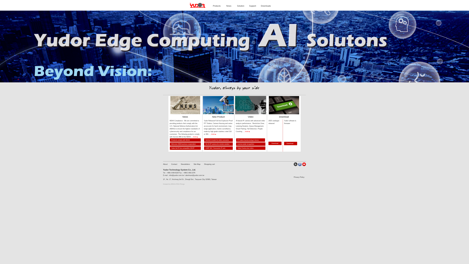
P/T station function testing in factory (248, 140)
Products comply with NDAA (180, 140)
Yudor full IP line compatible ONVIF (183, 148)
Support (252, 6)
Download (275, 143)
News (228, 6)
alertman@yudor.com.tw (194, 175)
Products (217, 6)
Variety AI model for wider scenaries (217, 140)
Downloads (266, 6)
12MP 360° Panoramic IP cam (215, 148)
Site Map (197, 164)
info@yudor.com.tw (176, 175)
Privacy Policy (299, 177)
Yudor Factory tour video (245, 148)
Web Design (181, 184)
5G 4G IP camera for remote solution (217, 144)
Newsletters (185, 164)
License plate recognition (245, 144)
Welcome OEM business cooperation (183, 144)
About (165, 164)
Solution (240, 6)
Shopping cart (209, 164)
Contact (174, 164)
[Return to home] (197, 5)
